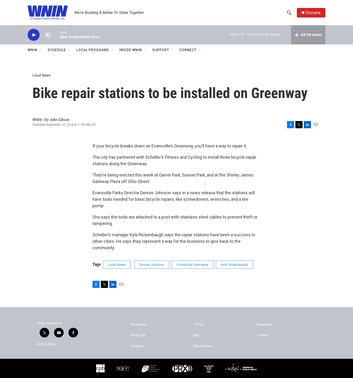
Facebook (264, 324)
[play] (33, 35)
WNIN (32, 50)
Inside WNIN (130, 50)
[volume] (48, 35)
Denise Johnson (152, 265)
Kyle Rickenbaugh (234, 265)
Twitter (262, 335)
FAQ (197, 335)
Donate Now (203, 346)
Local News (41, 75)
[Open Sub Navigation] (41, 50)
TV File (199, 324)
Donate (313, 12)
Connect (187, 50)
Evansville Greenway (192, 265)
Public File (137, 335)
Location (136, 346)
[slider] (55, 34)
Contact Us (138, 324)
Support (160, 50)
